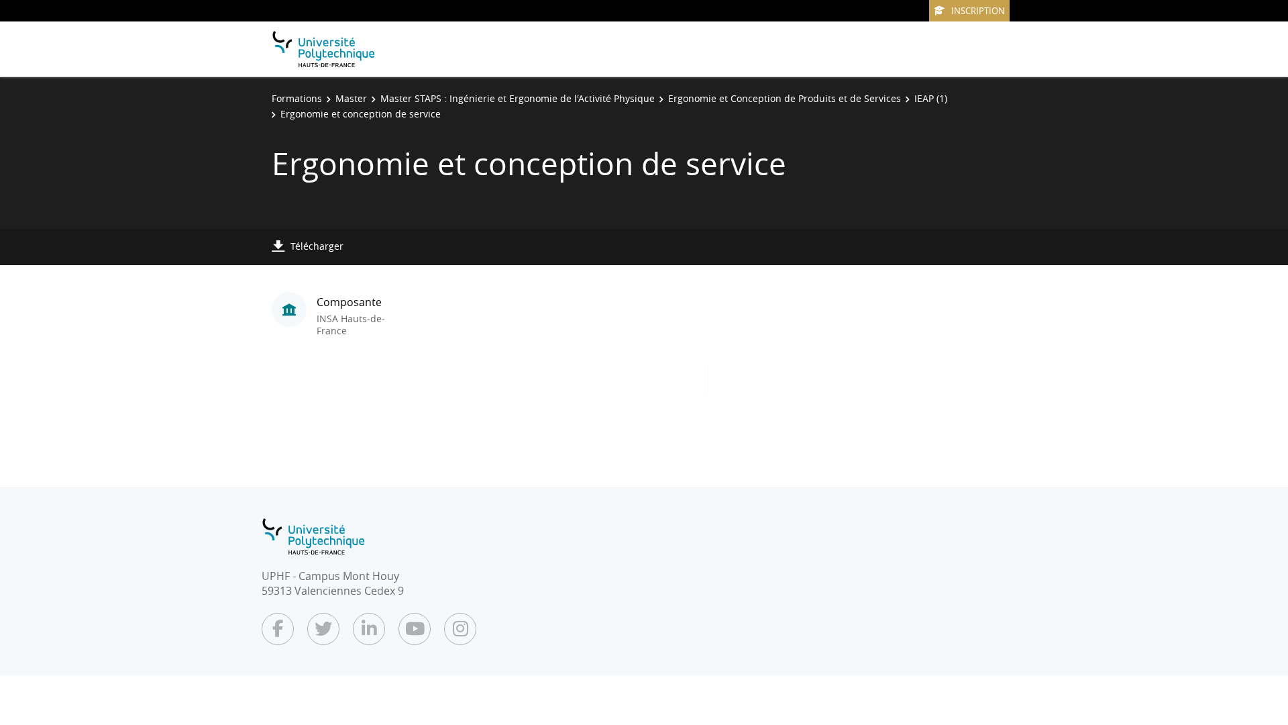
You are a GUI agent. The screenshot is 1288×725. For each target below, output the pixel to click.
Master (351, 98)
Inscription (978, 11)
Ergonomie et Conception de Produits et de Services (784, 98)
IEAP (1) (930, 98)
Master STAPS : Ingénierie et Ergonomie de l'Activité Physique (517, 98)
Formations (297, 98)
